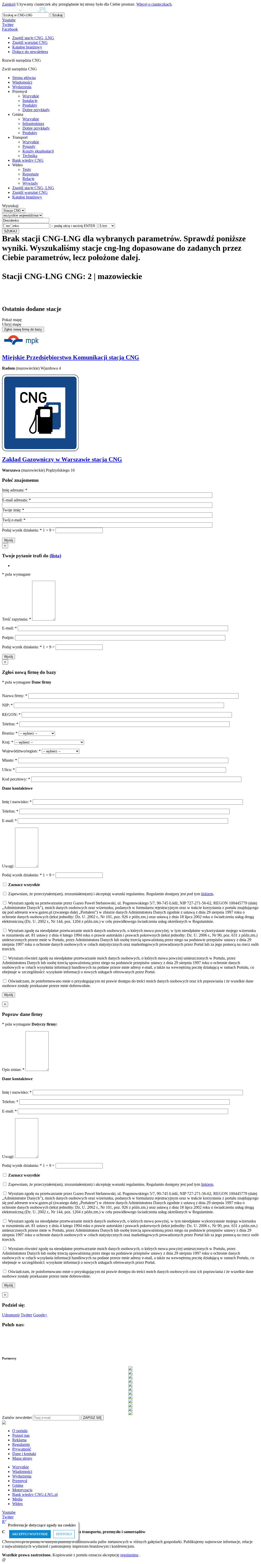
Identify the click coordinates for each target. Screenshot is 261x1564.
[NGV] (130, 1405)
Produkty (29, 105)
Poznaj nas (21, 1435)
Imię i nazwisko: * (17, 802)
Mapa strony (22, 1458)
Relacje (28, 178)
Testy (26, 169)
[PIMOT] (130, 1413)
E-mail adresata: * (16, 500)
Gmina (17, 1485)
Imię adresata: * (14, 490)
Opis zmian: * (13, 1069)
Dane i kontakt (24, 1454)
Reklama (19, 1440)
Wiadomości (22, 82)
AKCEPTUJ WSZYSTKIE (30, 1534)
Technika (29, 156)
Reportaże (30, 174)
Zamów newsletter (17, 1417)
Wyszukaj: (10, 206)
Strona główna (24, 77)
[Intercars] (130, 1401)
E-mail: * (10, 628)
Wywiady (30, 183)
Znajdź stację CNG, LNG (33, 188)
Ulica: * (9, 769)
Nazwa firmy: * (14, 695)
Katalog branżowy (27, 197)
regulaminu (129, 1555)
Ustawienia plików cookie (11, 1552)
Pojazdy (28, 146)
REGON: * (12, 714)
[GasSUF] (130, 1393)
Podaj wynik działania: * (22, 530)
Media (17, 1499)
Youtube (9, 20)
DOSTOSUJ (64, 1534)
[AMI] (130, 1368)
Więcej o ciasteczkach (154, 4)
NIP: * (8, 705)
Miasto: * (10, 760)
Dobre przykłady (36, 110)
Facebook (10, 29)
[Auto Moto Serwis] (130, 1376)
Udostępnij (11, 1315)
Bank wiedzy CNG (28, 160)
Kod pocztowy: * (16, 779)
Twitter (8, 24)
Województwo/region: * (22, 751)
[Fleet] (130, 1388)
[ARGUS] (130, 1372)
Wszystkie (30, 96)
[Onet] (130, 1409)
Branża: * (10, 733)
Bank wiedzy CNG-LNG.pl (35, 1494)
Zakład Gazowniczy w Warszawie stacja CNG (62, 459)
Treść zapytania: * (17, 619)
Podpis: (8, 637)
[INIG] (130, 1397)
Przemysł (19, 1481)
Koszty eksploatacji (38, 151)
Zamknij (9, 4)
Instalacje (29, 100)
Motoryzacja (22, 1490)
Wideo (17, 1504)
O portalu (20, 1431)
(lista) (55, 555)
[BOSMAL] (130, 1380)
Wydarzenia (21, 87)
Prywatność (21, 1449)
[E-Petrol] (130, 1384)
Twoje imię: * (13, 510)
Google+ (40, 1315)
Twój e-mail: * (13, 520)
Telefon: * (10, 724)
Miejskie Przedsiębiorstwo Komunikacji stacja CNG (70, 357)
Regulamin (21, 1444)
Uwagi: (8, 866)
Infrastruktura (33, 123)
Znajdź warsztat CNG (30, 192)
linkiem (207, 894)
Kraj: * (8, 742)
